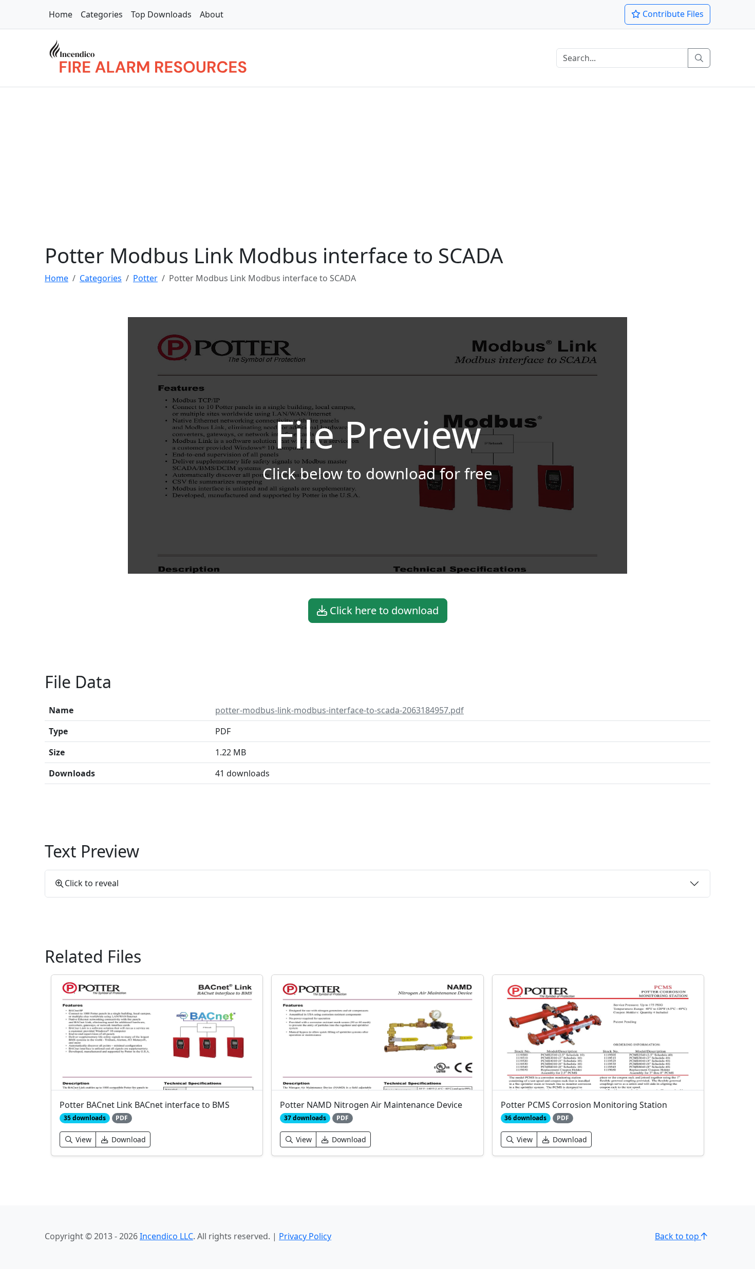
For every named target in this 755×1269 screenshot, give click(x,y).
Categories (102, 14)
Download (127, 1139)
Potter (145, 278)
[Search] (699, 58)
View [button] (82, 1139)
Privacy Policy (305, 1236)
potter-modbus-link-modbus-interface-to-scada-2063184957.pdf (339, 710)
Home (60, 14)
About (211, 14)
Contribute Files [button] (672, 13)
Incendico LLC (166, 1236)
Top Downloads (161, 14)
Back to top (678, 1236)
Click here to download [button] (383, 610)
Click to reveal (92, 883)
